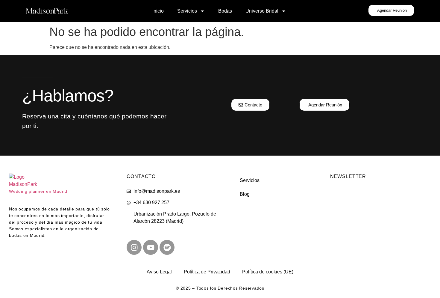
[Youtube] (150, 247)
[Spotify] (167, 247)
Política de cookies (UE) (267, 271)
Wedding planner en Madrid (38, 191)
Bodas (225, 10)
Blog (245, 194)
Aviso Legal (159, 271)
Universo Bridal (261, 10)
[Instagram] (134, 247)
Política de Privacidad (207, 271)
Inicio (158, 10)
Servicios (187, 10)
